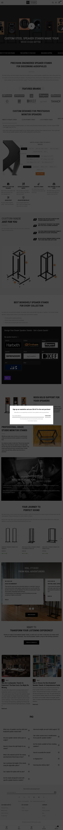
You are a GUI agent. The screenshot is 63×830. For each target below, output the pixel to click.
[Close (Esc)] (61, 2)
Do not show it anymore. (32, 420)
